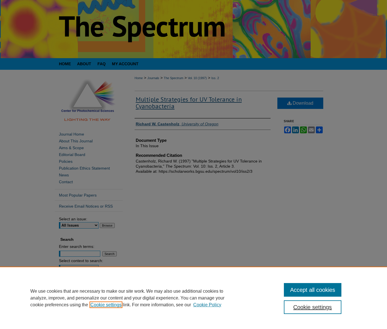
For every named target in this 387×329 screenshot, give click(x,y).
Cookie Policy (207, 304)
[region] (193, 298)
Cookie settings (106, 304)
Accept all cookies (312, 290)
